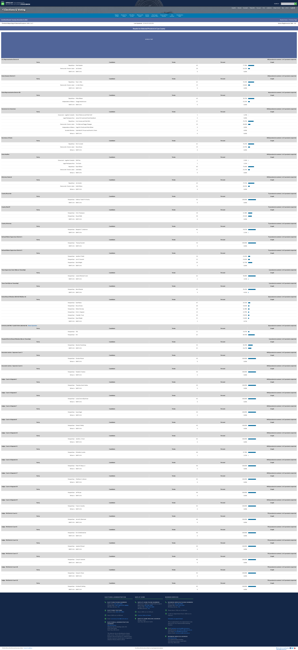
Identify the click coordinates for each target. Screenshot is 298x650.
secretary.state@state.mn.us (119, 618)
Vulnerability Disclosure (281, 649)
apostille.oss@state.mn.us (184, 630)
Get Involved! (172, 15)
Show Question (32, 325)
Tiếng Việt (252, 8)
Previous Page (293, 20)
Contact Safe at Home (144, 615)
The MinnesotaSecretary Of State (18, 3)
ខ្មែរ (282, 8)
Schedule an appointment (175, 618)
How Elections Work (180, 15)
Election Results (147, 15)
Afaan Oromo (276, 8)
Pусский (259, 8)
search (276, 3)
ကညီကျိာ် (292, 8)
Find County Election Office (154, 15)
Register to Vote (117, 15)
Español (234, 8)
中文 (264, 8)
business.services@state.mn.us (180, 628)
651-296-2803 (179, 603)
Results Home (283, 20)
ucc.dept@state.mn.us (180, 631)
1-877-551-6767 (179, 605)
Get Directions (111, 625)
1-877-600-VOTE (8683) (121, 605)
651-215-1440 (118, 603)
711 (118, 607)
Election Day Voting (124, 15)
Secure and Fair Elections (164, 15)
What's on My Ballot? (140, 15)
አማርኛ (286, 8)
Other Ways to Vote (132, 15)
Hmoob (239, 8)
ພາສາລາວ (269, 8)
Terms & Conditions (28, 648)
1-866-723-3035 (149, 607)
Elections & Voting (14, 9)
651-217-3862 (120, 612)
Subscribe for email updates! (283, 648)
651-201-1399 (149, 605)
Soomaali (245, 8)
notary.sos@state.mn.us (182, 633)
